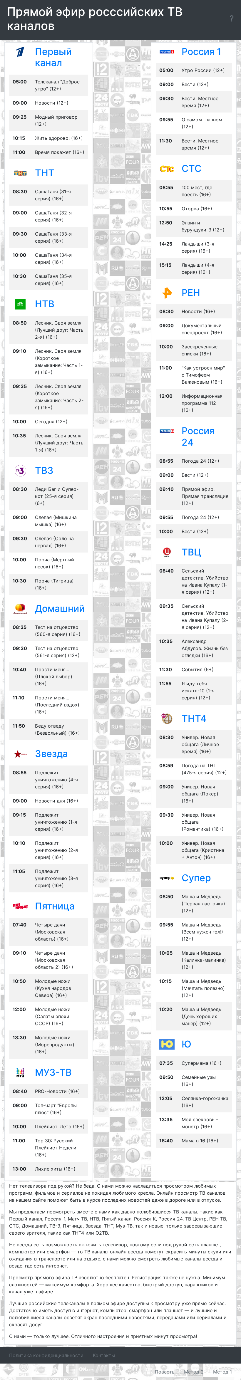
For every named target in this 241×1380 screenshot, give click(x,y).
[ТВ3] (20, 470)
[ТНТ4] (167, 718)
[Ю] (167, 1044)
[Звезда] (20, 753)
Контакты (104, 1355)
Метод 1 (222, 1372)
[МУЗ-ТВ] (20, 1072)
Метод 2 (194, 1372)
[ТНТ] (20, 173)
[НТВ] (20, 304)
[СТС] (167, 168)
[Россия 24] (167, 431)
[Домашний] (20, 608)
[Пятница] (20, 906)
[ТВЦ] (167, 552)
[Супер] (167, 878)
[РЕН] (167, 293)
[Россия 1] (167, 51)
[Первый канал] (20, 51)
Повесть (165, 1372)
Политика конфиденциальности (46, 1355)
